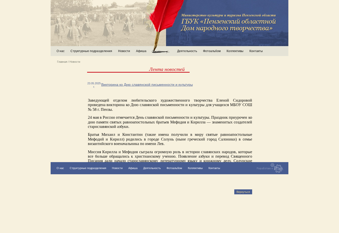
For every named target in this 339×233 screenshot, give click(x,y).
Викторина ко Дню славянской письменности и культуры (147, 85)
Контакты (256, 51)
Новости (124, 51)
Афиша (141, 51)
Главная (62, 61)
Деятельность (152, 168)
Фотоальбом (212, 51)
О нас (61, 51)
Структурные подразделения (88, 168)
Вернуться (243, 191)
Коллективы (235, 51)
